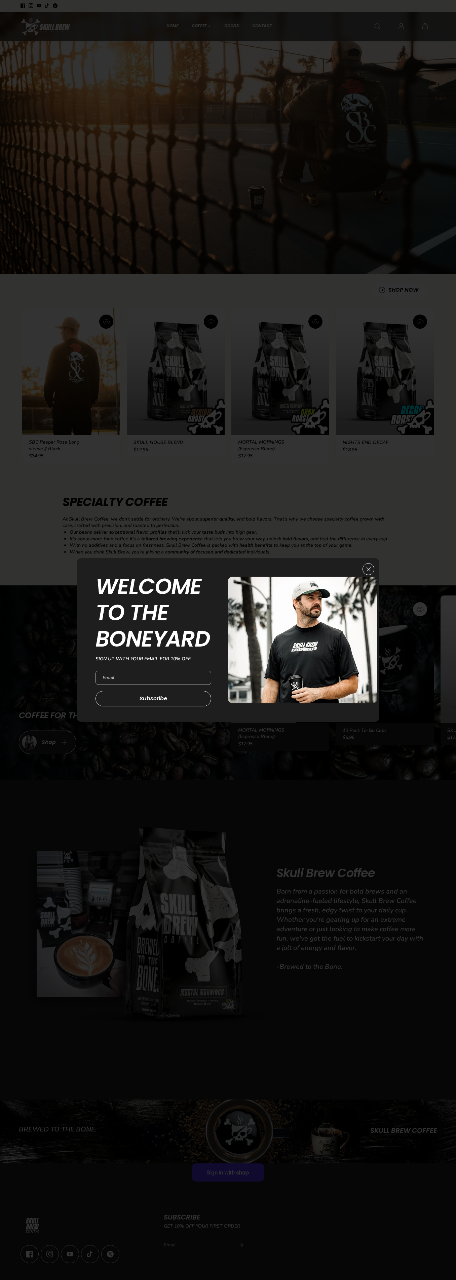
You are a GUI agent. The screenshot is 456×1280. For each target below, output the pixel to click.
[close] (368, 569)
